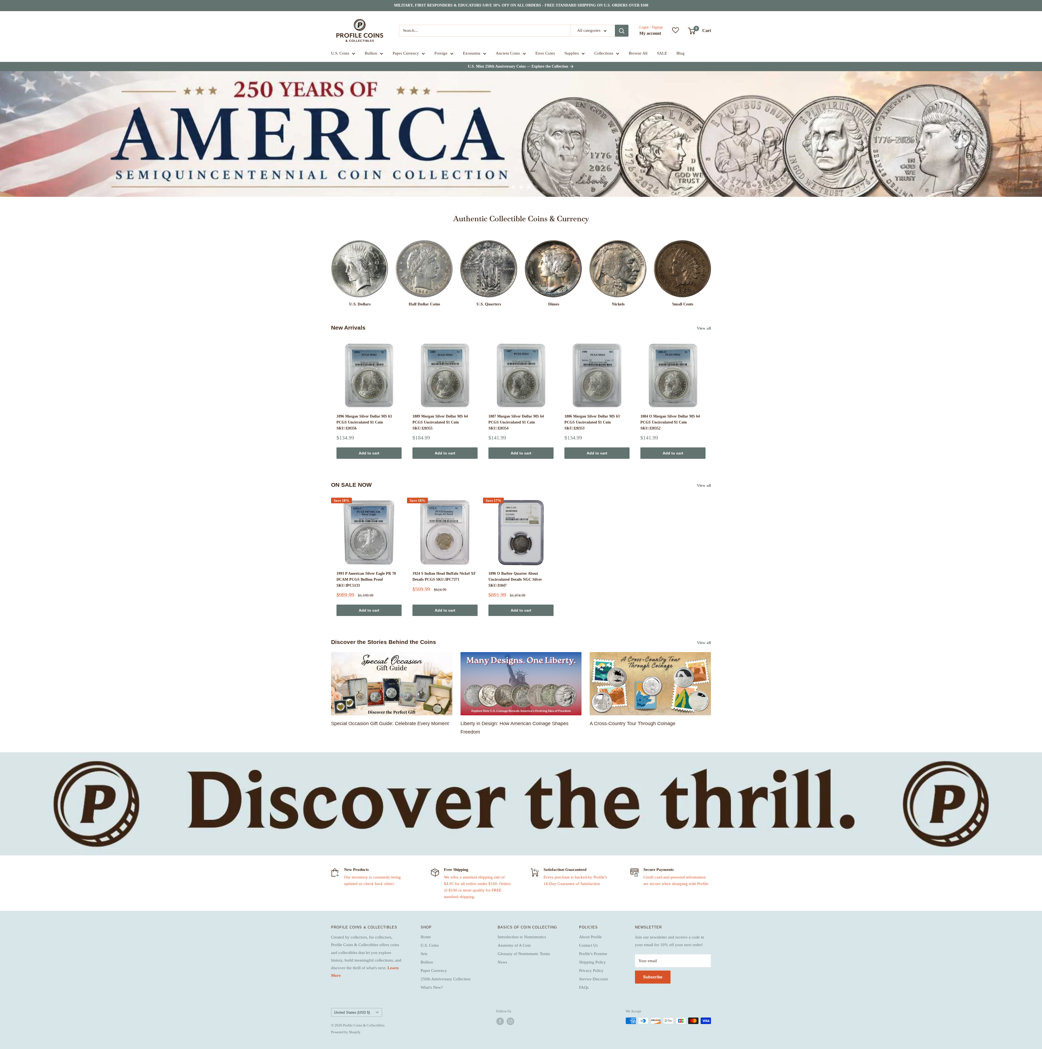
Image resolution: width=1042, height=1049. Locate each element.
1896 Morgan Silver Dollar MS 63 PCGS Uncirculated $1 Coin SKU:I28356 (364, 422)
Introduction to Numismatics (522, 937)
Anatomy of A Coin (514, 945)
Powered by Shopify (346, 1032)
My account (650, 33)
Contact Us (588, 945)
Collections (603, 53)
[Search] (621, 31)
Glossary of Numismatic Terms (524, 954)
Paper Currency (406, 53)
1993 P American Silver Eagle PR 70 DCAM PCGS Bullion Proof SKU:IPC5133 (366, 579)
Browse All (638, 53)
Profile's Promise (593, 954)
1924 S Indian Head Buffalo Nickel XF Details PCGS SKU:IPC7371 (444, 576)
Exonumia (471, 53)
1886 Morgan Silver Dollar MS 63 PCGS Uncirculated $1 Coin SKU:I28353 (592, 422)
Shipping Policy (592, 962)
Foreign (440, 53)
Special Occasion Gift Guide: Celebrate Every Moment (390, 723)
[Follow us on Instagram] (510, 1021)
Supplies (571, 53)
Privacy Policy (591, 970)
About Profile (590, 937)
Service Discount (593, 979)
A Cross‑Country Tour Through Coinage (632, 723)
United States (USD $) (352, 1012)
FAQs (584, 987)
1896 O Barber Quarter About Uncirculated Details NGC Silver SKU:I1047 (515, 579)
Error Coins (545, 53)
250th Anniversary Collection (446, 979)
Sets (424, 954)
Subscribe (652, 977)
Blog (680, 53)
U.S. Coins (340, 53)
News (502, 962)
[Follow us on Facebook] (500, 1021)
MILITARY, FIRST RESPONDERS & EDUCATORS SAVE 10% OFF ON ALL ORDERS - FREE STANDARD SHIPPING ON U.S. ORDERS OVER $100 (521, 5)
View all (704, 328)
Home (426, 937)
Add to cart (369, 453)
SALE (662, 53)
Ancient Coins (508, 53)
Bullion (371, 53)
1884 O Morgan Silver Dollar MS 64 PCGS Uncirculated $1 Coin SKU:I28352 (670, 422)
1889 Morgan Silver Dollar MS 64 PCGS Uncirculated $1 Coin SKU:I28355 (440, 422)
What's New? (432, 987)
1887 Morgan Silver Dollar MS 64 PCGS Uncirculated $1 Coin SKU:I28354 (516, 422)
